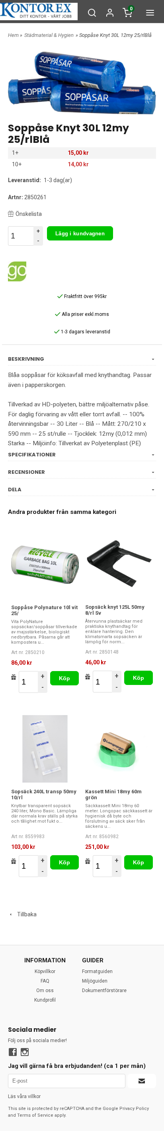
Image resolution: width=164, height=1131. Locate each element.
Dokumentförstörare (104, 990)
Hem (13, 35)
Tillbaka (25, 914)
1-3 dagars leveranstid (85, 332)
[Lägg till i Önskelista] (13, 677)
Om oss (45, 990)
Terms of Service (35, 1115)
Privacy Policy (134, 1108)
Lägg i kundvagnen (80, 234)
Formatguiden (97, 971)
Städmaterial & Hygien (49, 35)
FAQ (45, 981)
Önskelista (29, 214)
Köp (64, 678)
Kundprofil (45, 1000)
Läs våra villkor (24, 1096)
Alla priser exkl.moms (85, 314)
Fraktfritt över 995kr (85, 296)
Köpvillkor (45, 971)
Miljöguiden (94, 981)
